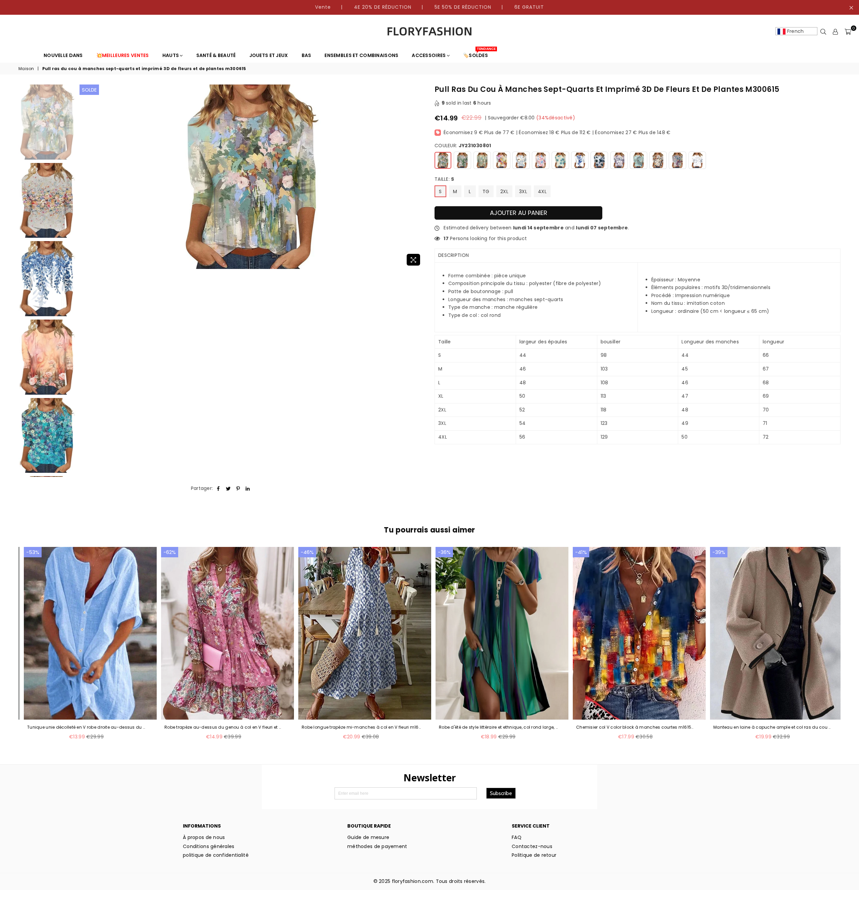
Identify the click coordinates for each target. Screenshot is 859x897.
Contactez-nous (532, 846)
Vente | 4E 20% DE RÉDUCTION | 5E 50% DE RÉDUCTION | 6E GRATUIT (429, 7)
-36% (444, 552)
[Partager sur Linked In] (247, 488)
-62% (169, 552)
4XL (542, 191)
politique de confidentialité (216, 855)
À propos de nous (204, 837)
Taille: (444, 179)
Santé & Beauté (216, 55)
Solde (89, 89)
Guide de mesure (368, 837)
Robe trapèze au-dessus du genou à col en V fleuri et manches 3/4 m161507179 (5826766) (224, 727)
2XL (504, 191)
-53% (32, 552)
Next (418, 177)
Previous (85, 177)
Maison (26, 68)
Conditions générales (209, 846)
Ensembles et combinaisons (361, 55)
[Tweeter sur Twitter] (228, 488)
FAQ (516, 837)
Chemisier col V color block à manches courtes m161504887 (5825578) (636, 727)
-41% (581, 552)
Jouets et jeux (268, 55)
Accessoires (429, 55)
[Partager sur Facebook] (218, 488)
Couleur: (463, 146)
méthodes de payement (377, 846)
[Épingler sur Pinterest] (238, 488)
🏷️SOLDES (478, 54)
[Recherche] (823, 31)
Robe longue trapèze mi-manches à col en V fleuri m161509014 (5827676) (361, 727)
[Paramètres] (835, 31)
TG (486, 191)
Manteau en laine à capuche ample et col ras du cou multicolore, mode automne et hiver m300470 (773, 727)
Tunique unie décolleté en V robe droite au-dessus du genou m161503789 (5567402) (87, 727)
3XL (523, 191)
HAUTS (171, 55)
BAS (306, 55)
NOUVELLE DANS (63, 55)
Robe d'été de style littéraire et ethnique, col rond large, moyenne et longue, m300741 (499, 727)
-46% (307, 552)
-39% (718, 552)
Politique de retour (534, 855)
